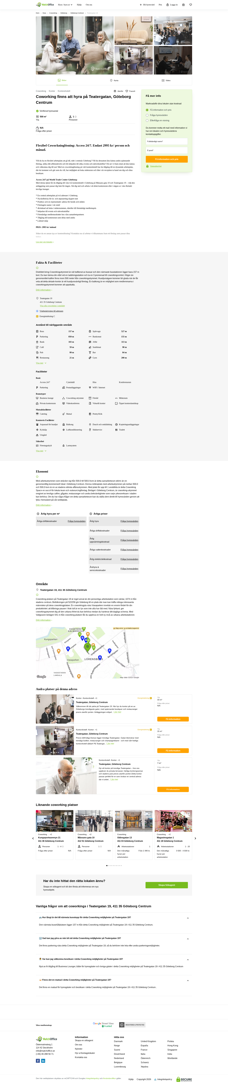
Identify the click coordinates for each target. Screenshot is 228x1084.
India (169, 1054)
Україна (144, 1067)
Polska (170, 1041)
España (144, 1045)
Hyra (44, 13)
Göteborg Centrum (77, 13)
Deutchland (119, 1054)
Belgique (118, 1062)
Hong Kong (172, 1045)
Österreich (145, 1058)
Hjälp (79, 5)
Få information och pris (160, 110)
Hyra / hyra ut (64, 5)
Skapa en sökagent (84, 1040)
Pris (160, 5)
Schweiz (145, 1062)
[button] (65, 698)
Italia (143, 1054)
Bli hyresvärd (149, 5)
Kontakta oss (81, 1057)
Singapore (172, 1050)
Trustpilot (145, 178)
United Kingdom (148, 1041)
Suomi (117, 1050)
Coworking (53, 13)
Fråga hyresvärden (159, 115)
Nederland (119, 1058)
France (144, 1050)
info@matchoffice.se (45, 1051)
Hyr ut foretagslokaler (85, 1053)
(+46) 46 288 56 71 (45, 1054)
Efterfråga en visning (159, 120)
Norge (117, 1045)
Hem (37, 13)
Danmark (118, 1041)
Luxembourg (120, 1067)
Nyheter (78, 1049)
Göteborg (63, 13)
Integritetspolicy (92, 1078)
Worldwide (172, 1058)
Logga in (174, 5)
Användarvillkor (109, 1078)
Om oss (89, 5)
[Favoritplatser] (190, 4)
